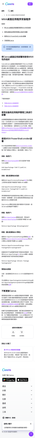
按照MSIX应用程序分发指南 (10, 304)
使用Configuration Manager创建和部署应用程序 (16, 128)
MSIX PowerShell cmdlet (24, 146)
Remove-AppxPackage (9, 219)
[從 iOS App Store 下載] (22, 381)
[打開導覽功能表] (3, 3)
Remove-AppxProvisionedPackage (17, 239)
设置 (9, 285)
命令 (25, 180)
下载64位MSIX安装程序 (11, 103)
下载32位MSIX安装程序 (11, 106)
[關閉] (31, 424)
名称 (29, 237)
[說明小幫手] (31, 434)
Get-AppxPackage (10, 217)
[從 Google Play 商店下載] (8, 381)
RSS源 (25, 313)
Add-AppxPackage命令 (11, 161)
